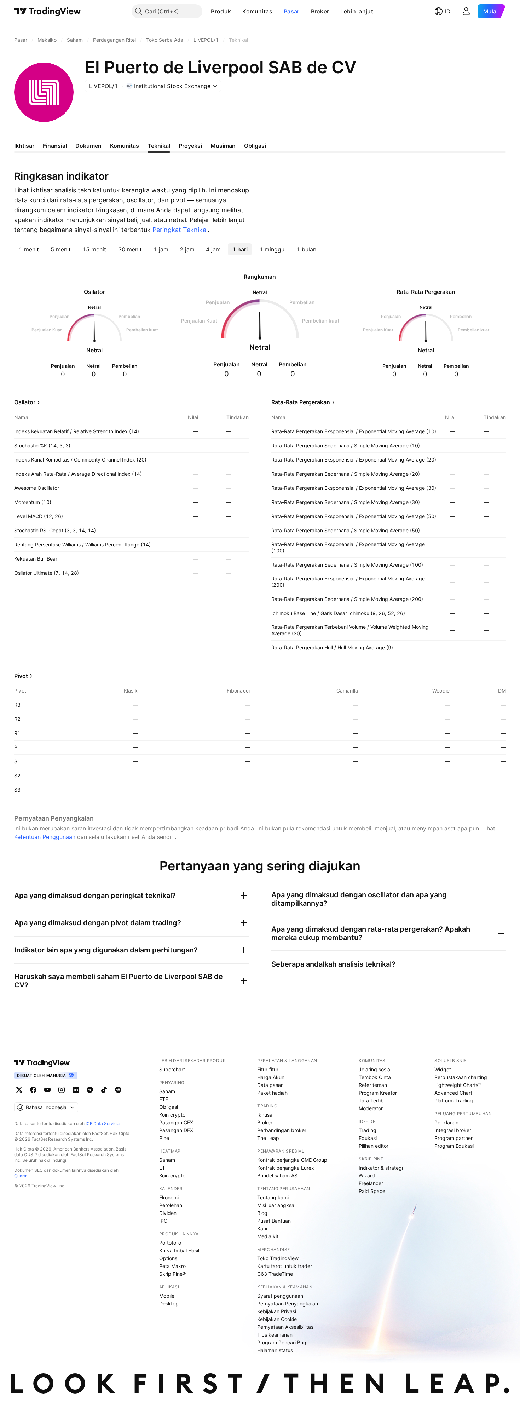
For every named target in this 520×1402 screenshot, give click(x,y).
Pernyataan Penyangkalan (287, 1303)
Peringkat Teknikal (180, 229)
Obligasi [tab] (255, 145)
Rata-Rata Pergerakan (300, 402)
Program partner (453, 1138)
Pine (164, 1138)
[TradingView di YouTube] (47, 1090)
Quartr (20, 1175)
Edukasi (368, 1138)
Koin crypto (172, 1115)
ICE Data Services (103, 1123)
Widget (442, 1069)
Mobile (166, 1296)
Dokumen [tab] (88, 145)
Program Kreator (378, 1093)
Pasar (292, 11)
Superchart (172, 1069)
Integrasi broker (452, 1130)
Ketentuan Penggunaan (44, 836)
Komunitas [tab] (124, 145)
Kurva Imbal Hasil (179, 1250)
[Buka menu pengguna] (466, 11)
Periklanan (446, 1122)
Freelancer (371, 1183)
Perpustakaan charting (460, 1077)
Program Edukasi (454, 1146)
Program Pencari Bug (281, 1342)
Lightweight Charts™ (457, 1085)
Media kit (267, 1236)
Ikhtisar (265, 1115)
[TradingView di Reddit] (118, 1090)
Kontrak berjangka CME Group (292, 1160)
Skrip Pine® (172, 1274)
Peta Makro (172, 1266)
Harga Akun (270, 1077)
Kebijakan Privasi (276, 1311)
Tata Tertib (371, 1100)
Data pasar (270, 1085)
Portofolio (170, 1243)
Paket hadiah (272, 1093)
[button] (236, 11)
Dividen (168, 1213)
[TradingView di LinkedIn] (76, 1090)
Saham (167, 1091)
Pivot (21, 675)
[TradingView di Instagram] (62, 1090)
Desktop (169, 1303)
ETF (163, 1099)
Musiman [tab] (223, 145)
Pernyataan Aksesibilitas (285, 1327)
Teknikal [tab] (159, 145)
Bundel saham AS (277, 1175)
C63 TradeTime (275, 1274)
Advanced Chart (453, 1093)
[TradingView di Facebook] (33, 1090)
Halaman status (275, 1350)
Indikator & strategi (381, 1168)
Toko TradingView (278, 1258)
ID (448, 11)
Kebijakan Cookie (277, 1319)
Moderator (371, 1108)
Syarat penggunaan (280, 1296)
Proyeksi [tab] (190, 145)
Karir (262, 1229)
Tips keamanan (275, 1335)
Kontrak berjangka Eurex (285, 1168)
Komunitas (257, 11)
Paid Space (372, 1191)
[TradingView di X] (19, 1090)
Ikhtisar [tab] (24, 145)
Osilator (24, 402)
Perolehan (170, 1205)
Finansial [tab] (55, 145)
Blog (262, 1213)
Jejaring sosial (375, 1069)
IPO (163, 1221)
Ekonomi (169, 1197)
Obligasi (168, 1107)
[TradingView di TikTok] (104, 1090)
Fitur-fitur (267, 1069)
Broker (320, 11)
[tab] (28, 249)
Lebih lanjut (356, 11)
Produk (221, 11)
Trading (367, 1130)
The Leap (268, 1138)
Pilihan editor (373, 1146)
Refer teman (373, 1085)
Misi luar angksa (275, 1205)
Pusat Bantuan (274, 1221)
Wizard (367, 1175)
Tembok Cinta (375, 1077)
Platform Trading (453, 1100)
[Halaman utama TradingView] (47, 11)
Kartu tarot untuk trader (284, 1266)
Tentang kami (273, 1197)
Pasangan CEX (176, 1122)
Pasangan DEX (176, 1130)
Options (168, 1258)
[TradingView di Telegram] (90, 1090)
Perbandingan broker (281, 1130)
